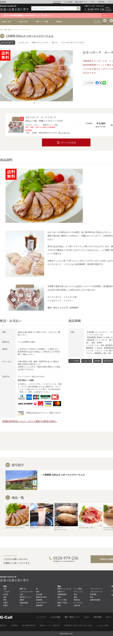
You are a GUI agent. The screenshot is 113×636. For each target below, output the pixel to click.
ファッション (78, 591)
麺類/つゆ (23, 589)
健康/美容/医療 (95, 600)
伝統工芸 (77, 605)
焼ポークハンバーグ (40, 42)
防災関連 (93, 594)
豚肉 (9, 29)
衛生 (91, 597)
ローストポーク (7, 42)
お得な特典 (101, 2)
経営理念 (14, 625)
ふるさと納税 (68, 2)
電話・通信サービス (81, 2)
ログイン (105, 23)
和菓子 (5, 605)
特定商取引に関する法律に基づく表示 (78, 625)
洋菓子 (5, 603)
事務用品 (77, 600)
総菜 (37, 591)
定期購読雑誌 (62, 594)
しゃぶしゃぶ (23, 42)
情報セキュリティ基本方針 (50, 625)
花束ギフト (61, 591)
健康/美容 (39, 605)
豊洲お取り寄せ (41, 597)
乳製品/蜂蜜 (24, 603)
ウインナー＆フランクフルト (72, 42)
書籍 (75, 597)
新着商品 (59, 21)
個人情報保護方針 (28, 625)
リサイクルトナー (96, 589)
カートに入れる (68, 142)
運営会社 (3, 625)
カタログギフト (41, 603)
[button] (34, 102)
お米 (4, 589)
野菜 (4, 600)
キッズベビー (78, 603)
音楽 (75, 594)
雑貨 (59, 605)
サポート (110, 2)
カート (111, 23)
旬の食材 (39, 594)
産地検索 (39, 600)
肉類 (5, 29)
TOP (1, 29)
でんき (92, 2)
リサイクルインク (96, 591)
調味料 (22, 600)
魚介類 (5, 594)
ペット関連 (78, 589)
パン (21, 605)
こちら (50, 332)
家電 (59, 597)
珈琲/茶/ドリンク (25, 597)
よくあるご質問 (102, 625)
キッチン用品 (62, 600)
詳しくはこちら (64, 133)
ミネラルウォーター (27, 591)
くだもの (6, 591)
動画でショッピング (64, 589)
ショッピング (57, 2)
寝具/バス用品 (62, 603)
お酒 (21, 594)
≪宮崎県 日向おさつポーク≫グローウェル (29, 35)
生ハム (54, 42)
